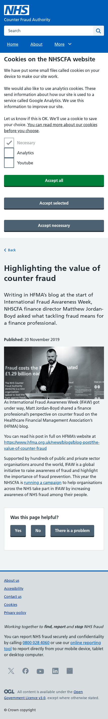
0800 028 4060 (36, 642)
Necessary (26, 142)
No (38, 530)
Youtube (25, 162)
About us (11, 580)
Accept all (54, 180)
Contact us (12, 596)
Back (12, 250)
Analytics (25, 152)
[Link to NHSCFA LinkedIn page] (55, 672)
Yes (18, 530)
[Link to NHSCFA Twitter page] (11, 672)
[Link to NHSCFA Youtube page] (40, 673)
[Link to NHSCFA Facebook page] (25, 672)
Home (12, 44)
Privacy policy (15, 612)
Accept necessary (54, 225)
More (62, 44)
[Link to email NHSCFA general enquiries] (70, 672)
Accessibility (13, 588)
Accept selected (54, 203)
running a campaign (43, 482)
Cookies (10, 604)
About (36, 44)
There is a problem (72, 530)
